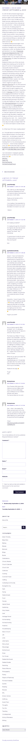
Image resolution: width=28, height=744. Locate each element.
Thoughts (5, 705)
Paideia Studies (6, 662)
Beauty (4, 546)
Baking (4, 543)
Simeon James (6, 696)
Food (3, 598)
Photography (6, 671)
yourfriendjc (11, 184)
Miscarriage (5, 647)
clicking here (7, 58)
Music (4, 653)
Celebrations (5, 558)
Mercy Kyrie (5, 644)
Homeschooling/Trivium (9, 164)
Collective (5, 570)
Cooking (4, 573)
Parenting (5, 665)
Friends (4, 601)
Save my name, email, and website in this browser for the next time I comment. (13, 486)
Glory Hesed (5, 610)
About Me (5, 520)
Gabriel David (6, 604)
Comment (5, 440)
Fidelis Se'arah (6, 595)
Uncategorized (9, 171)
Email (4, 469)
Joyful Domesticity (13, 2)
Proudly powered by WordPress (10, 740)
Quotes (4, 683)
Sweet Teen (5, 702)
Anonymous (11, 381)
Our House (5, 656)
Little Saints (5, 641)
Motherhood (5, 650)
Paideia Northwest (7, 659)
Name (4, 461)
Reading (4, 686)
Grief (3, 613)
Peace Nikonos (6, 668)
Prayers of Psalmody (8, 677)
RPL (3, 693)
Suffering (4, 699)
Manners (4, 158)
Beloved (4, 549)
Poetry (4, 674)
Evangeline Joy (6, 586)
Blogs (3, 552)
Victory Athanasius (7, 717)
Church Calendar (7, 564)
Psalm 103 (5, 160)
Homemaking (6, 619)
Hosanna (4, 625)
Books (4, 555)
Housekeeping (6, 628)
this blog (9, 92)
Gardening (5, 607)
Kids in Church (6, 631)
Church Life (5, 567)
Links (3, 638)
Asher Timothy (6, 537)
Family (4, 592)
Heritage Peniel (6, 616)
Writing (4, 720)
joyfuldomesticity (13, 250)
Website (5, 476)
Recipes (4, 690)
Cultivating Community (8, 583)
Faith (3, 589)
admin (19, 8)
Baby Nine (5, 540)
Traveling (4, 711)
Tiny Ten (4, 708)
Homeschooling (6, 622)
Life (3, 635)
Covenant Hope (6, 576)
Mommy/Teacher (7, 162)
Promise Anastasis (7, 680)
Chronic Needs (6, 561)
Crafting (4, 579)
